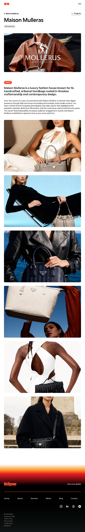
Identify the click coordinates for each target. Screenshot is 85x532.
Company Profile (9, 516)
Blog (61, 498)
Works (48, 498)
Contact (74, 498)
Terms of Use (8, 519)
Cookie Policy (8, 523)
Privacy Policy (8, 521)
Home (6, 498)
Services (34, 498)
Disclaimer (7, 526)
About (20, 498)
